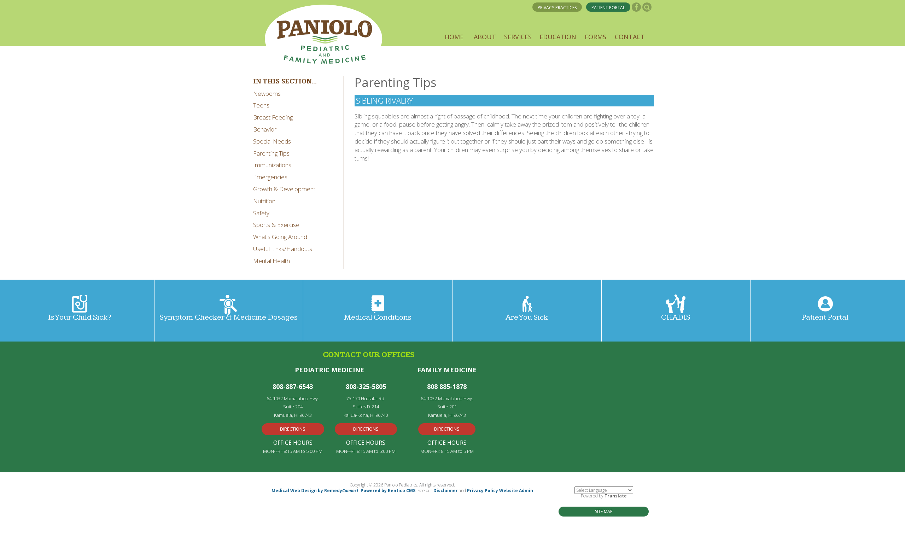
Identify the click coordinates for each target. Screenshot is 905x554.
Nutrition (264, 201)
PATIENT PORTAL (608, 8)
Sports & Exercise (276, 225)
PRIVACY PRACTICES (557, 8)
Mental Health (271, 261)
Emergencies (270, 177)
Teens (261, 105)
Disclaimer (445, 491)
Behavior (264, 129)
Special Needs (272, 141)
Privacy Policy (482, 491)
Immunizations (272, 165)
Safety (261, 213)
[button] (454, 36)
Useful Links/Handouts (282, 249)
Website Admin (516, 491)
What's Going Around (280, 237)
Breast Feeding (273, 117)
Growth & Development (284, 189)
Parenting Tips (271, 153)
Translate (616, 496)
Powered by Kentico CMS (388, 491)
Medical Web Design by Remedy (315, 491)
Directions (292, 429)
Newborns (267, 93)
